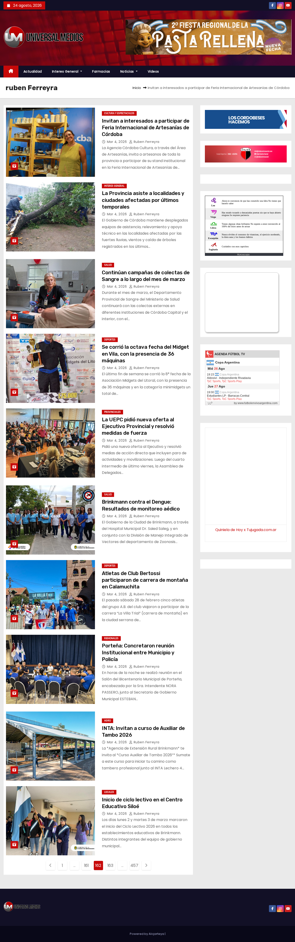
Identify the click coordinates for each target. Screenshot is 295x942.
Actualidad (33, 71)
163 (110, 865)
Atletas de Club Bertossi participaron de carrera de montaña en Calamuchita (145, 580)
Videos (153, 71)
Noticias (127, 71)
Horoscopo (243, 254)
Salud (108, 265)
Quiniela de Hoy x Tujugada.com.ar (246, 529)
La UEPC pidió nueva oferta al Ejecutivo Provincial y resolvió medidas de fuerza (138, 426)
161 (86, 865)
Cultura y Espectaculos (119, 113)
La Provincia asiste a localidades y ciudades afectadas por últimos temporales (143, 200)
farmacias (101, 71)
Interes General (66, 71)
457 (134, 865)
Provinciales (112, 412)
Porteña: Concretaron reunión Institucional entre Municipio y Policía (138, 652)
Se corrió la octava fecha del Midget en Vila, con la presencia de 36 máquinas (145, 354)
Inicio (137, 87)
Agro (107, 720)
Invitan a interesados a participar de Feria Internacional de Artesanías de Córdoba (145, 128)
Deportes (109, 339)
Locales (109, 792)
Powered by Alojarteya (147, 934)
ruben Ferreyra (146, 141)
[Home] (10, 71)
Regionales (111, 638)
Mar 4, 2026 (117, 141)
